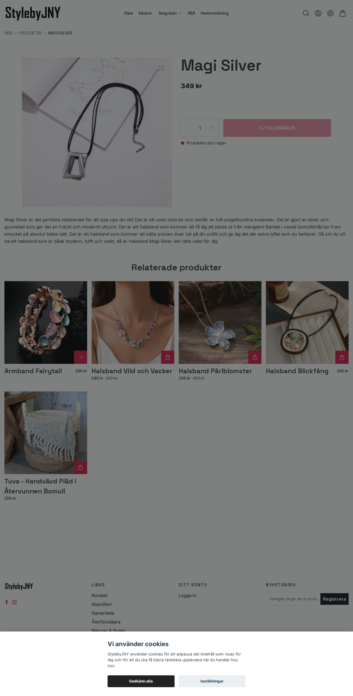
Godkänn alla (141, 681)
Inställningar (212, 681)
